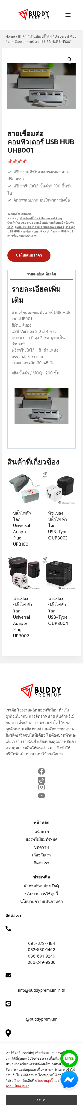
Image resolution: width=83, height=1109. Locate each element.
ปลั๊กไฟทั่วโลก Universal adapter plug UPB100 (22, 529)
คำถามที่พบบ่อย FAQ (41, 886)
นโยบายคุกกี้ (44, 1080)
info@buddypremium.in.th (41, 990)
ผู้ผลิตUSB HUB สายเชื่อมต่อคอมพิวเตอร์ (39, 227)
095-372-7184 (41, 943)
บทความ (41, 847)
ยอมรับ (41, 1100)
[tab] (41, 275)
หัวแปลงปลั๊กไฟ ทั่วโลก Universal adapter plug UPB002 (22, 617)
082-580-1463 (41, 949)
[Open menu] (70, 15)
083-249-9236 (42, 962)
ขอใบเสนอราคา (29, 255)
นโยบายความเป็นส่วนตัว (41, 901)
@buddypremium (41, 1019)
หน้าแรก (41, 831)
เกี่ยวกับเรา (41, 855)
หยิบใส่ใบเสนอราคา (59, 550)
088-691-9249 (41, 956)
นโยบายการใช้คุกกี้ (41, 894)
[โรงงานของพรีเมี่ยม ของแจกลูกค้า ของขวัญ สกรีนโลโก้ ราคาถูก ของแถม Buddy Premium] (34, 14)
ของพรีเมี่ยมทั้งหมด (41, 839)
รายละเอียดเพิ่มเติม (41, 274)
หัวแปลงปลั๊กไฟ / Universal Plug (41, 218)
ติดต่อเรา (41, 863)
